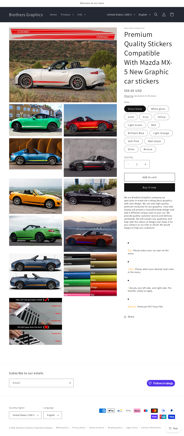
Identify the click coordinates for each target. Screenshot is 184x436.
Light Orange (161, 133)
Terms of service (96, 427)
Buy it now (149, 187)
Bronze (148, 149)
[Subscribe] (69, 383)
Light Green (135, 125)
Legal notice (132, 427)
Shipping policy (115, 427)
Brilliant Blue (136, 133)
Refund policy (62, 427)
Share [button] (131, 316)
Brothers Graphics (25, 427)
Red (153, 125)
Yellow (162, 117)
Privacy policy (79, 427)
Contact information (151, 427)
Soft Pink (133, 141)
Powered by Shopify (43, 427)
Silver (131, 149)
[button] (67, 14)
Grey (145, 117)
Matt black (154, 141)
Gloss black (135, 108)
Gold (131, 117)
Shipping (128, 95)
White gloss (158, 108)
